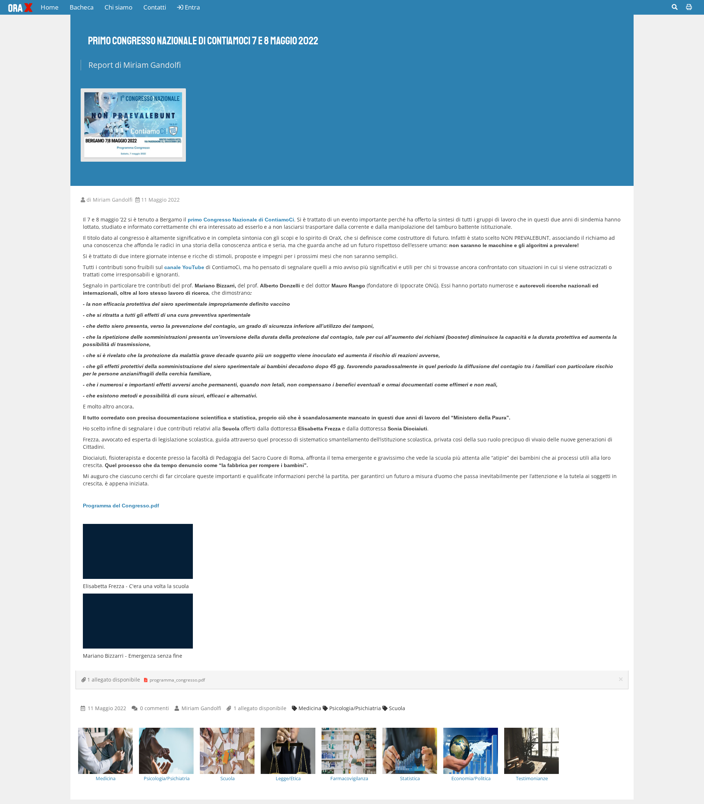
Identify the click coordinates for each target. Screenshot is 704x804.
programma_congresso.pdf (176, 680)
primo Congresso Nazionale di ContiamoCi (241, 220)
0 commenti (154, 708)
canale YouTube (184, 267)
